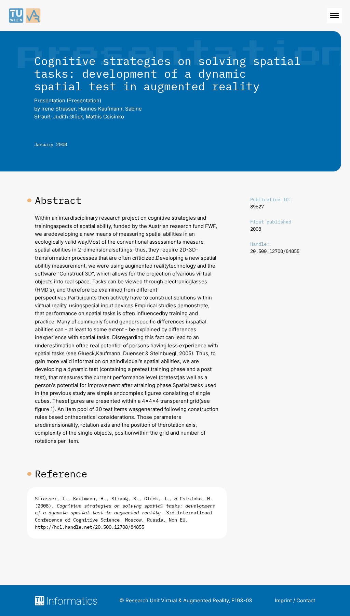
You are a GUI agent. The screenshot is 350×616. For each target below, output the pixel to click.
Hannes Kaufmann (100, 108)
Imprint (283, 600)
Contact (305, 600)
